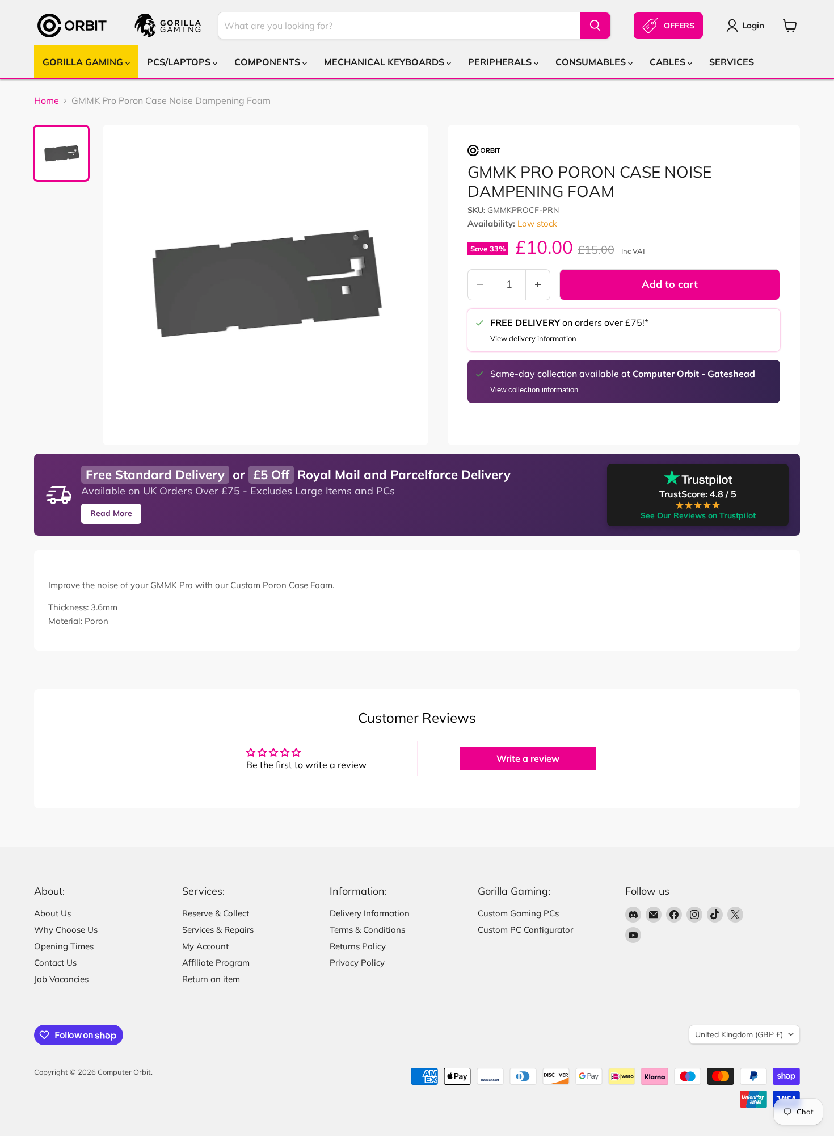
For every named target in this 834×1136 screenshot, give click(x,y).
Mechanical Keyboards (385, 62)
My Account (205, 946)
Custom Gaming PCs (518, 913)
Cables (669, 62)
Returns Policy (358, 946)
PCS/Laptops (180, 62)
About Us (52, 913)
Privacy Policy (357, 962)
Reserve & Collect (215, 913)
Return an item (211, 979)
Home (46, 100)
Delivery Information (370, 913)
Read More (111, 513)
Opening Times (64, 946)
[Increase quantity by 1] (538, 284)
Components (268, 62)
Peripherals (501, 62)
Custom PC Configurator (525, 929)
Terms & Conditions (367, 929)
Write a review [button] (527, 758)
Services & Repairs (218, 929)
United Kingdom (739, 1034)
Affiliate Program (216, 962)
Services (731, 62)
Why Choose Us (66, 929)
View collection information (534, 390)
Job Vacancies (61, 979)
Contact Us (55, 962)
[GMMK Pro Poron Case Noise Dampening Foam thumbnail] (61, 153)
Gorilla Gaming (84, 62)
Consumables (591, 62)
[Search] (595, 25)
